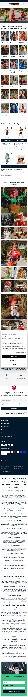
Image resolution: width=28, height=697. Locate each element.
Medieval (12, 56)
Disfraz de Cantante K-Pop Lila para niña (20, 144)
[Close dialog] (25, 663)
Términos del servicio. (19, 413)
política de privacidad (20, 404)
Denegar (14, 364)
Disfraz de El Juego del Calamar (14, 568)
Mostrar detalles (20, 352)
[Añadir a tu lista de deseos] (12, 128)
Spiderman (22, 42)
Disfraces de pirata (14, 545)
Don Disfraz (7, 471)
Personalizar (13, 360)
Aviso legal (3, 468)
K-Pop (11, 42)
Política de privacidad (19, 466)
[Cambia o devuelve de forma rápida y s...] (21, 367)
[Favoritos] (4, 4)
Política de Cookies (18, 468)
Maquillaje (13, 115)
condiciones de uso (11, 404)
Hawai (3, 71)
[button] (1, 4)
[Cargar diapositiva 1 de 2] (13, 21)
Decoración (4, 115)
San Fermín (22, 115)
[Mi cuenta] (23, 4)
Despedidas (22, 56)
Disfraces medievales (14, 537)
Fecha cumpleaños (8, 685)
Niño (2, 86)
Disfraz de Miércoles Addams (14, 560)
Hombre (12, 100)
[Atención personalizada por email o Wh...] (7, 367)
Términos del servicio (5, 466)
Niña (11, 86)
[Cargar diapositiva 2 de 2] (15, 21)
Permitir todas (14, 356)
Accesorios (22, 100)
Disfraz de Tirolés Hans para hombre (6, 144)
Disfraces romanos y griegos (14, 553)
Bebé (20, 86)
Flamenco (4, 56)
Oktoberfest (4, 42)
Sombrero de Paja (18, 169)
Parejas (21, 71)
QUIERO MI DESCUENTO (14, 691)
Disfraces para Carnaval (14, 520)
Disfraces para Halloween (14, 528)
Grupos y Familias (12, 71)
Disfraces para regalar (14, 595)
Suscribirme (14, 408)
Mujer (2, 100)
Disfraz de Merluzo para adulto (6, 170)
